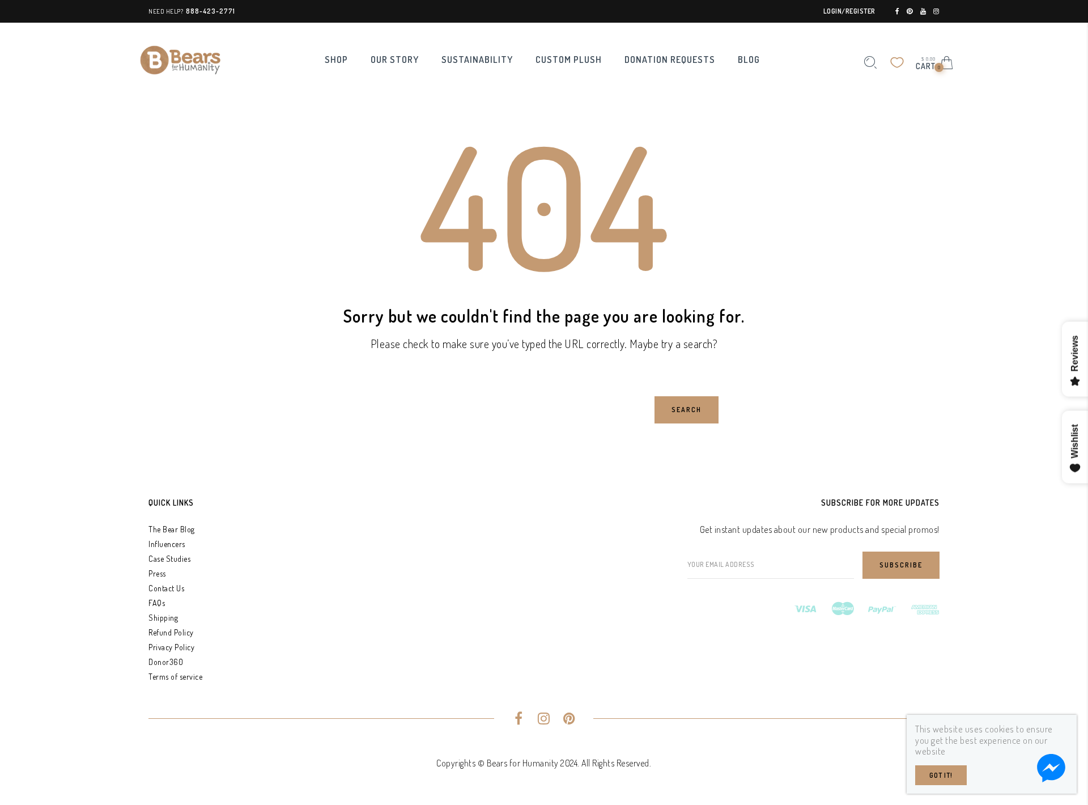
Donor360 (165, 662)
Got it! (941, 775)
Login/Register (849, 11)
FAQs (156, 603)
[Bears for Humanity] (180, 59)
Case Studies (169, 559)
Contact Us (166, 588)
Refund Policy (171, 632)
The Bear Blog (171, 529)
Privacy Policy (171, 647)
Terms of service (175, 676)
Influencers (166, 544)
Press (157, 573)
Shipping (163, 617)
